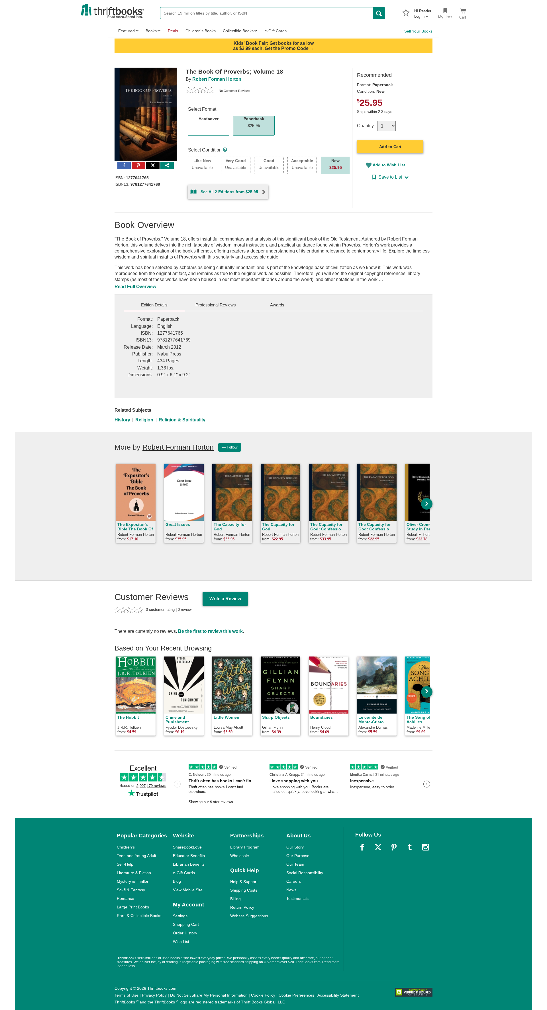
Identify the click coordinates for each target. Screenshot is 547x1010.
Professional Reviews (215, 304)
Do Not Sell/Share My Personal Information (209, 995)
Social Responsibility (304, 872)
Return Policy (242, 907)
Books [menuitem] (151, 31)
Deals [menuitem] (173, 31)
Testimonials (297, 898)
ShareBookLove (187, 847)
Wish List (181, 941)
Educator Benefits (189, 855)
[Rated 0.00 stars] (200, 90)
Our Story (295, 847)
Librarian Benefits (189, 864)
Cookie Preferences (296, 995)
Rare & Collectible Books (139, 915)
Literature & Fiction (134, 872)
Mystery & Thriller (132, 881)
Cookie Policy (263, 995)
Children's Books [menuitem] (200, 31)
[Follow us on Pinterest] (394, 847)
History (122, 419)
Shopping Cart (186, 924)
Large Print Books (133, 907)
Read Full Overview (135, 286)
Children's (126, 847)
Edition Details (154, 304)
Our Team (295, 864)
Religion (144, 419)
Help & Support (244, 881)
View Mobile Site (188, 890)
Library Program (245, 847)
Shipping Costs (243, 890)
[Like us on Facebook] (362, 847)
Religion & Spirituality (182, 419)
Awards (277, 304)
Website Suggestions (249, 916)
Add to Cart (390, 146)
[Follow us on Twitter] (378, 847)
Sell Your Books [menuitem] (418, 31)
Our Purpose (297, 855)
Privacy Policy (154, 995)
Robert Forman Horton (216, 79)
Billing (235, 898)
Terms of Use (126, 995)
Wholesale (239, 855)
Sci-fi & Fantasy (131, 890)
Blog (177, 881)
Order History (185, 933)
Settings (180, 916)
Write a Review (225, 598)
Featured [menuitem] (126, 31)
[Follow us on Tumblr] (410, 847)
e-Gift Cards (184, 872)
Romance (125, 898)
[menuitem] (422, 12)
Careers (293, 881)
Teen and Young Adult (136, 855)
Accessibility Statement (338, 995)
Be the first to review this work (210, 631)
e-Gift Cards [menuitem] (276, 31)
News (291, 890)
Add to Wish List (389, 165)
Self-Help (125, 864)
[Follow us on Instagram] (425, 847)
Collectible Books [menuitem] (238, 31)
